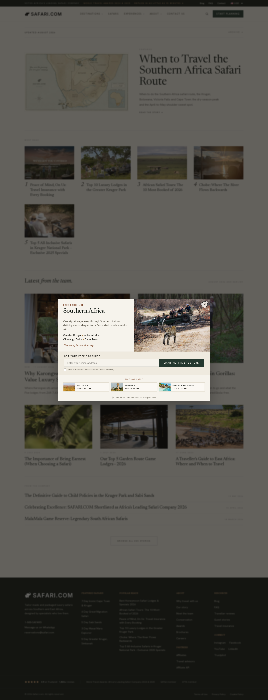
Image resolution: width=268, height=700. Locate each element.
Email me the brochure (181, 362)
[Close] (205, 304)
